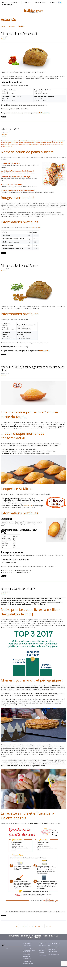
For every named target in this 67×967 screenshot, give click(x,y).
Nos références (42, 955)
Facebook (59, 2)
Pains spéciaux (26, 959)
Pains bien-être (27, 961)
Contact (24, 936)
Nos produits (15, 2)
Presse (45, 936)
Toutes (3, 26)
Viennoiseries (26, 956)
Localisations (13, 936)
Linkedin (61, 2)
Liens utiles (53, 936)
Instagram (63, 2)
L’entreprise (27, 2)
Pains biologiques (28, 948)
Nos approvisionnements (53, 946)
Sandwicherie (26, 954)
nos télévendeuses (35, 227)
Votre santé (51, 949)
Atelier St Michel (28, 506)
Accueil (4, 2)
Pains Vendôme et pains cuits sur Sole (29, 951)
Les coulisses (41, 950)
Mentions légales (33, 938)
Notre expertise (42, 945)
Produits (21, 26)
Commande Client (7, 5)
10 (39, 926)
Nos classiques (27, 945)
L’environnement (52, 951)
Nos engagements (40, 2)
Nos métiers (41, 952)
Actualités (53, 2)
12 (46, 926)
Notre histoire (42, 948)
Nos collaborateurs (53, 954)
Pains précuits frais (28, 963)
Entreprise (12, 26)
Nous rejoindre (35, 936)
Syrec (56, 701)
